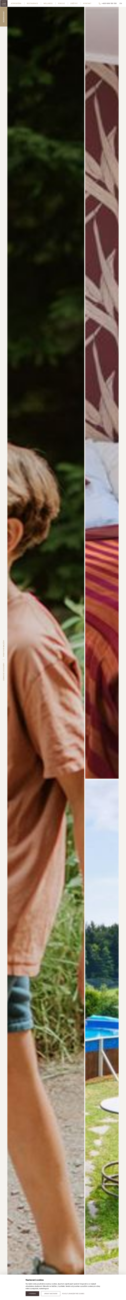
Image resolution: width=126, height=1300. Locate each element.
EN (121, 3)
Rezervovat (4, 16)
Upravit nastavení (50, 1293)
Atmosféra (16, 3)
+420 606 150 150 (109, 3)
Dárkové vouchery (4, 672)
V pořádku (32, 1293)
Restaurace (32, 3)
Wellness (48, 3)
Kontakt (87, 3)
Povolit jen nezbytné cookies (73, 1293)
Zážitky (74, 3)
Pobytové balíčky (4, 648)
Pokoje (61, 3)
